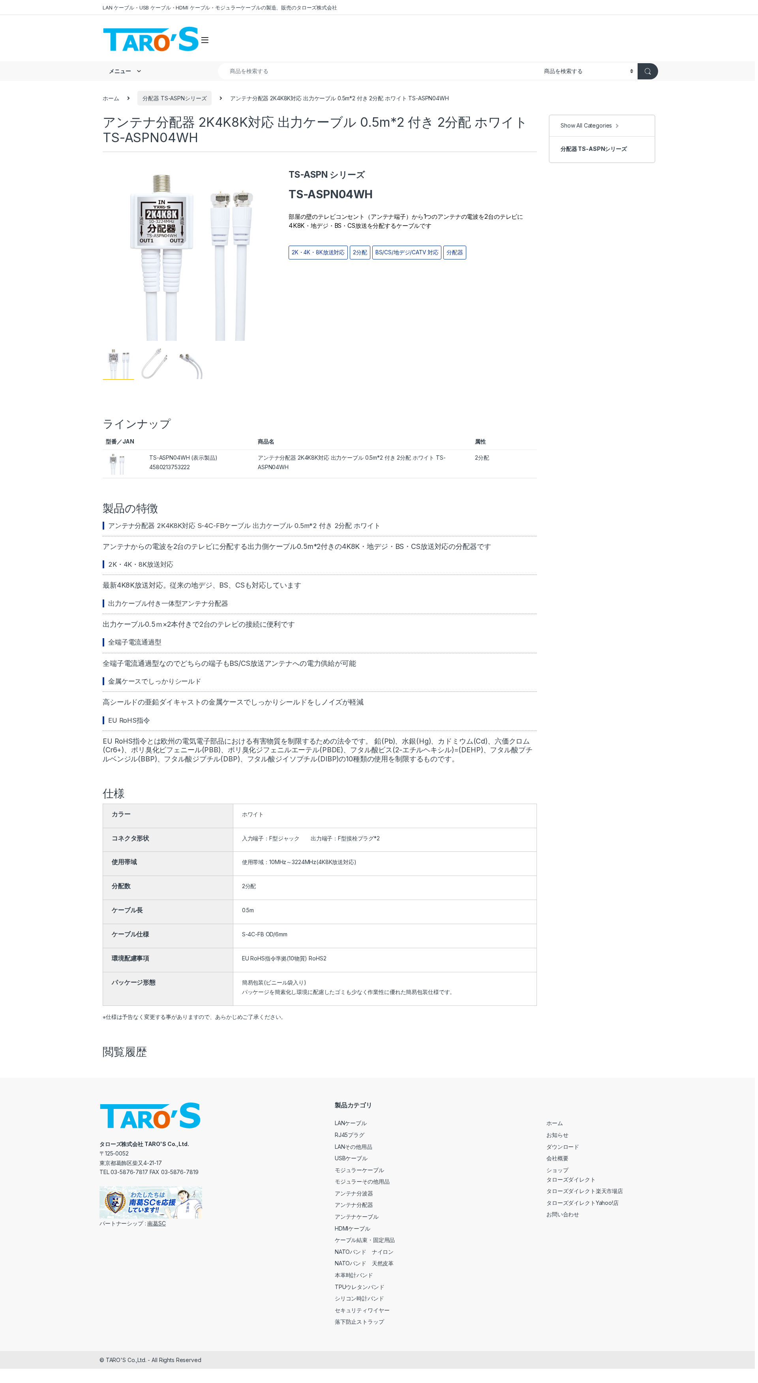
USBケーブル (351, 1158)
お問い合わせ (562, 1214)
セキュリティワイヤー (362, 1310)
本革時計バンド (354, 1275)
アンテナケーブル (357, 1216)
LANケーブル (351, 1123)
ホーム (111, 98)
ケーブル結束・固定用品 (365, 1239)
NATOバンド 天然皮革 (364, 1263)
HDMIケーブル (352, 1228)
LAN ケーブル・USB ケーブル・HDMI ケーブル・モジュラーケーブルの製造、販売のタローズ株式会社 (220, 7)
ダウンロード (562, 1146)
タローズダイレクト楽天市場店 (584, 1191)
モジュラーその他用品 (362, 1181)
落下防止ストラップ (359, 1321)
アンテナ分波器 (354, 1193)
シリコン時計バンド (359, 1298)
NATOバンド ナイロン (364, 1251)
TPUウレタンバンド (360, 1286)
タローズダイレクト (571, 1179)
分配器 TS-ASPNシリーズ (174, 98)
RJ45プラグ (349, 1134)
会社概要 (557, 1158)
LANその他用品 (353, 1146)
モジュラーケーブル (359, 1170)
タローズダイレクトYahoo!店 (582, 1202)
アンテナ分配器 (354, 1204)
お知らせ (557, 1134)
